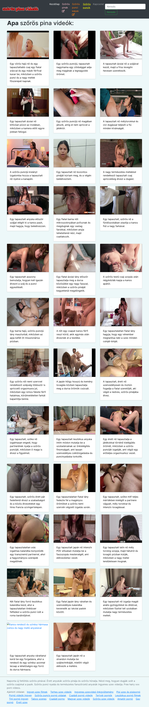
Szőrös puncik (87, 6)
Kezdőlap (54, 4)
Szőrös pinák (66, 6)
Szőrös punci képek (76, 7)
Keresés (111, 12)
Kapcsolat (98, 4)
